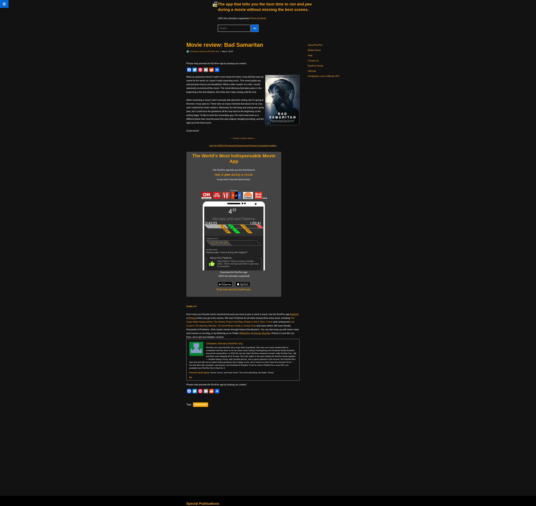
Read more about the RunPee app (234, 289)
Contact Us (313, 60)
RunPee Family (315, 66)
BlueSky (266, 333)
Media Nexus (314, 50)
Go (254, 28)
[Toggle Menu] (4, 4)
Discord (257, 333)
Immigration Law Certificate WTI (323, 76)
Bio (190, 377)
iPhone (253, 18)
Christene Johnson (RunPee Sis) (204, 51)
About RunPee (315, 45)
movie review (200, 405)
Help (310, 55)
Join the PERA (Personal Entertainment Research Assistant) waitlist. (243, 145)
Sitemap (312, 71)
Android (262, 18)
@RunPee (244, 333)
